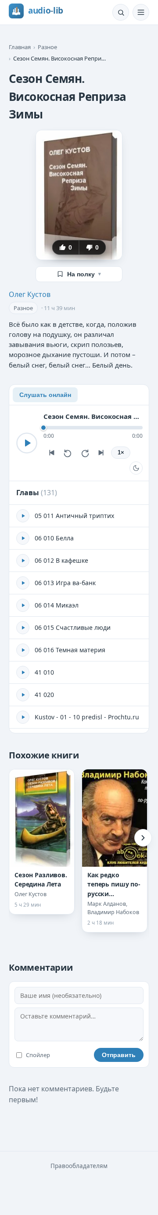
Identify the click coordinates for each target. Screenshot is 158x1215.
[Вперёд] (143, 838)
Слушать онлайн (45, 394)
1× (121, 453)
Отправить (119, 1054)
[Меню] (141, 12)
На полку (84, 274)
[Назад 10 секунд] (68, 453)
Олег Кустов (29, 294)
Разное (47, 47)
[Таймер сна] (136, 468)
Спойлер (38, 1055)
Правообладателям (79, 1166)
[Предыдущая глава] (51, 453)
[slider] (93, 427)
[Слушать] (26, 443)
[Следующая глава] (101, 453)
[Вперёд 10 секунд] (85, 453)
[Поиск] (120, 12)
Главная (20, 47)
